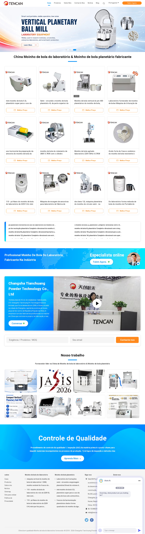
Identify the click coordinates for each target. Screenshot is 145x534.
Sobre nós (8, 485)
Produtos (8, 482)
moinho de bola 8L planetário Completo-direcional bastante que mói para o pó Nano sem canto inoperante (32, 227)
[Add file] (100, 530)
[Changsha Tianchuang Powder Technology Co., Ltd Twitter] (86, 520)
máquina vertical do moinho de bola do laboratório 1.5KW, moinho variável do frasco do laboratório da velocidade (38, 482)
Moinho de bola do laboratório (36, 475)
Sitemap (8, 492)
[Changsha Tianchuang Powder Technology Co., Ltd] (13, 3)
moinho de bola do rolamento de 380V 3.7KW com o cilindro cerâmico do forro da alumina (53, 153)
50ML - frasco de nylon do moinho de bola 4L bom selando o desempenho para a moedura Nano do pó (98, 238)
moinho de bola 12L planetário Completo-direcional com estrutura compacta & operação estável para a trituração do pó (32, 231)
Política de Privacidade (9, 499)
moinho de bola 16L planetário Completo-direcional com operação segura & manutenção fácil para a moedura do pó (98, 231)
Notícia (7, 488)
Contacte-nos (127, 340)
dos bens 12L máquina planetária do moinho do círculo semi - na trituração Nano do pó (88, 204)
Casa (6, 479)
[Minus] (139, 480)
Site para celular (10, 495)
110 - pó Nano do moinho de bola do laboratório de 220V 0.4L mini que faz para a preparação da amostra (37, 503)
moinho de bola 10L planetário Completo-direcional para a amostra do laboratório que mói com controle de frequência (98, 227)
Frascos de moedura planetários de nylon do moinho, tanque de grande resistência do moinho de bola (32, 238)
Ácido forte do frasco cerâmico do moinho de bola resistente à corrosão (122, 153)
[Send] (139, 530)
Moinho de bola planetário (65, 475)
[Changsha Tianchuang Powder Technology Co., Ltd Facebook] (92, 520)
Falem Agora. (132, 3)
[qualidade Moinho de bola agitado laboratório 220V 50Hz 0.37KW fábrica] (89, 132)
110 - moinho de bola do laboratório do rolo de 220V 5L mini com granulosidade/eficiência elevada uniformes (38, 493)
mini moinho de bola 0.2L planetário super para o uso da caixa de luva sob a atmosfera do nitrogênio (68, 493)
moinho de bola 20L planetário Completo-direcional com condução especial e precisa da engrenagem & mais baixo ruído (32, 234)
